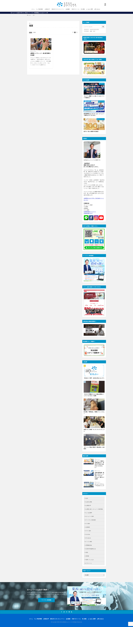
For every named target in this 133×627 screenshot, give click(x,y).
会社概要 (68, 9)
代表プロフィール (75, 9)
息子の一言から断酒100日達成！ (91, 131)
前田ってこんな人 (90, 559)
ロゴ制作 (88, 523)
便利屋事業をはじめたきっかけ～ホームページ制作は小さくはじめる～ (94, 114)
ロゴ (94, 31)
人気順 (34, 32)
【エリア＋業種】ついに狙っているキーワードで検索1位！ (94, 96)
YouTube (88, 534)
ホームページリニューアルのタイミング (99, 484)
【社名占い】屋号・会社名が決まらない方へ (94, 378)
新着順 (30, 32)
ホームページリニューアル (94, 29)
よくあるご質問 (89, 9)
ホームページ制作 (90, 516)
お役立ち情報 (102, 101)
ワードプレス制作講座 (91, 519)
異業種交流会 (89, 545)
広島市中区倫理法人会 (91, 548)
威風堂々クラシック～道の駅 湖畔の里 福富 (40, 54)
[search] (103, 26)
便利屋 (87, 556)
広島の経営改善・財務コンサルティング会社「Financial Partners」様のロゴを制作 (99, 475)
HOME (29, 15)
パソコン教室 (89, 541)
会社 (87, 498)
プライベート (89, 563)
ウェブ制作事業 (39, 9)
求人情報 (83, 9)
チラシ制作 (88, 530)
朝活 (87, 552)
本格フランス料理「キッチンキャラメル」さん (94, 430)
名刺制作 (88, 527)
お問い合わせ (97, 9)
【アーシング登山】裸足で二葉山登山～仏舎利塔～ (94, 448)
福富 (33, 15)
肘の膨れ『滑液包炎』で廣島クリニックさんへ (94, 412)
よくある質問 (89, 512)
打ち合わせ (88, 538)
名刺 (91, 31)
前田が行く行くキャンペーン (58, 9)
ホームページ (86, 29)
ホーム (33, 9)
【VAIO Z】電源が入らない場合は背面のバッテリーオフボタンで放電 (94, 394)
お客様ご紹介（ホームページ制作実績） (94, 509)
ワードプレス (86, 31)
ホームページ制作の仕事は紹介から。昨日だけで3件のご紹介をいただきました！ (99, 464)
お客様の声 (47, 9)
